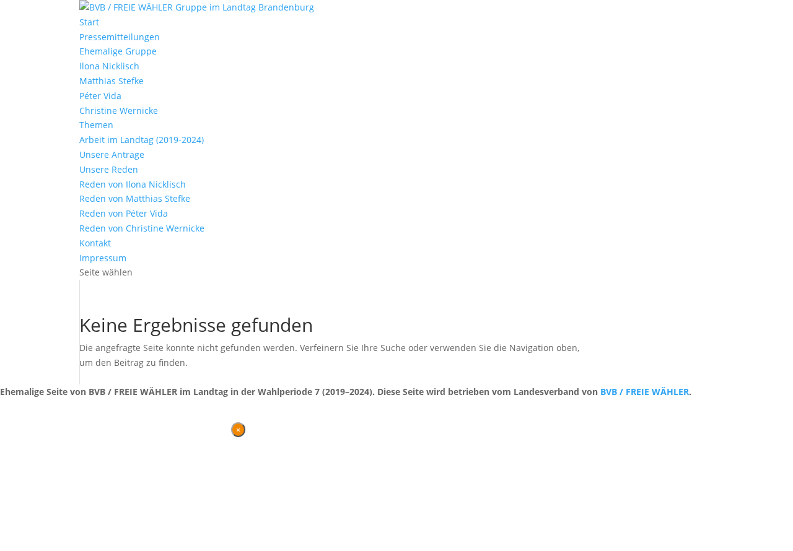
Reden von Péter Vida (123, 213)
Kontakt (95, 243)
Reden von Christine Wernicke (141, 228)
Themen (96, 125)
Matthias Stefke (111, 81)
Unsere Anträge (111, 154)
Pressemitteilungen (119, 37)
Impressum (102, 258)
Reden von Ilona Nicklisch (132, 184)
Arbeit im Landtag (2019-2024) (141, 139)
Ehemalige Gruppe (118, 51)
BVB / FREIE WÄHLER (644, 391)
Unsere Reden (108, 169)
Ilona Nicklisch (109, 66)
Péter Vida (100, 96)
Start (89, 22)
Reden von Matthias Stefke (134, 198)
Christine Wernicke (118, 110)
